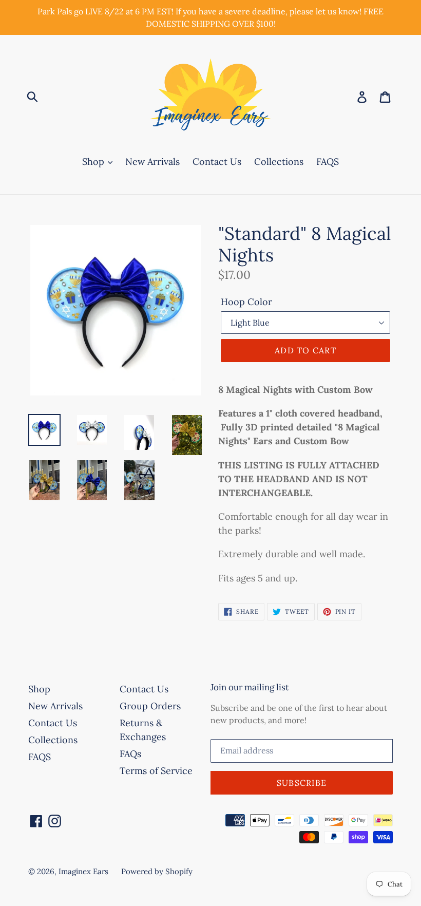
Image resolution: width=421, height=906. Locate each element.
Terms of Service (156, 771)
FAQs (130, 754)
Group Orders (150, 706)
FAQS (327, 161)
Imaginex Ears (83, 871)
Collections (278, 161)
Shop (94, 161)
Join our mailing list (249, 687)
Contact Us (217, 161)
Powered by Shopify (157, 871)
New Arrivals (152, 161)
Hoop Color (246, 302)
